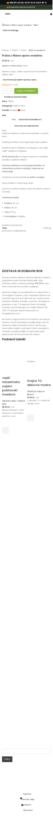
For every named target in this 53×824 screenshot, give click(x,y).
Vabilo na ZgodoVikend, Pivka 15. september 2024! (26, 616)
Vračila (7, 702)
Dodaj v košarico (26, 91)
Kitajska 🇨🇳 (15, 110)
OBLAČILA (6, 401)
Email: (5, 746)
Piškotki (7, 698)
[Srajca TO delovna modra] (39, 352)
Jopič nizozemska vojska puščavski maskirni (11, 386)
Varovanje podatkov (13, 694)
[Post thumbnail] (9, 609)
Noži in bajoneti (11, 679)
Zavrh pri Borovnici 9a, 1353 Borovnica (24, 582)
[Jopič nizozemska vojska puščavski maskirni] (14, 352)
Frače (23, 50)
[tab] (14, 119)
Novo (23, 110)
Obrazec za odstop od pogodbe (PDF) (22, 716)
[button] (5, 430)
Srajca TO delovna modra (39, 383)
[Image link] (12, 562)
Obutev (8, 662)
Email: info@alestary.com (19, 591)
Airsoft (7, 675)
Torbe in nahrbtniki (13, 671)
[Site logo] (26, 13)
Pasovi (7, 666)
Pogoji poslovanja (12, 711)
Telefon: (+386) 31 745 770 (19, 587)
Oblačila (8, 658)
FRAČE (15, 50)
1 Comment (21, 623)
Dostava (8, 707)
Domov (5, 50)
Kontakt (8, 720)
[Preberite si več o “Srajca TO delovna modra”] (30, 418)
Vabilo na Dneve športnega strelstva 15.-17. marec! (25, 636)
